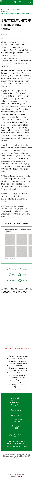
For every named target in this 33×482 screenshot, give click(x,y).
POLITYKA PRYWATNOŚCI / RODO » (16, 446)
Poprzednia (10, 268)
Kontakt (22, 280)
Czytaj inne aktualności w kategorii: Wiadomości (16, 290)
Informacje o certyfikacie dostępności (16, 463)
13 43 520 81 (18, 427)
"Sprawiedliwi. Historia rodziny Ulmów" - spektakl (18, 231)
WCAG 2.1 (22, 469)
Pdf (10, 274)
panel (29, 2)
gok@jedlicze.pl (18, 415)
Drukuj (21, 274)
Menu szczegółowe (24, 2)
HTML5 (14, 469)
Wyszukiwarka (15, 2)
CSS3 (16, 469)
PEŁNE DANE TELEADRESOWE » (16, 444)
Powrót (10, 280)
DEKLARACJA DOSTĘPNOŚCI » (16, 441)
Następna (23, 268)
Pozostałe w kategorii (15, 348)
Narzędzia (20, 2)
